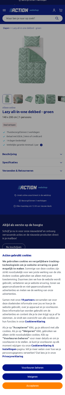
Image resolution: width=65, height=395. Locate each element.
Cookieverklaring (35, 321)
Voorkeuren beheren (33, 367)
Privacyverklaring (12, 356)
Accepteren (32, 385)
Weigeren (33, 376)
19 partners (28, 299)
